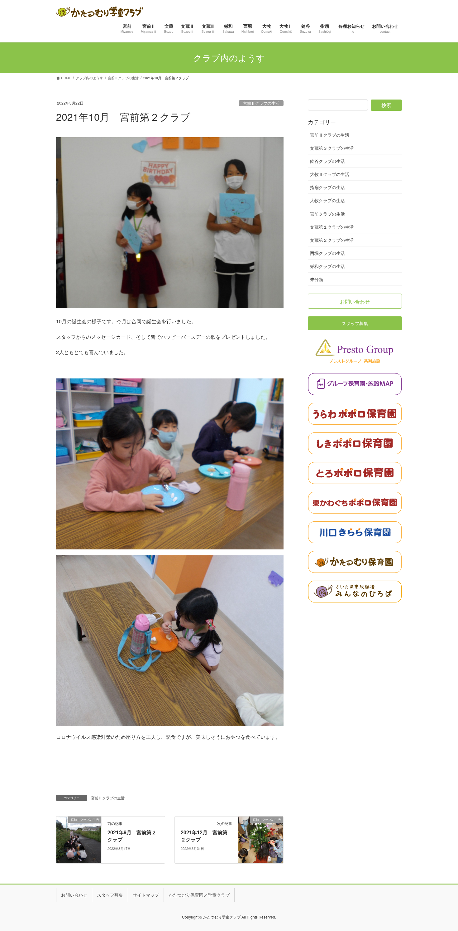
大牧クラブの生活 (327, 200)
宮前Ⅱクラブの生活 (261, 103)
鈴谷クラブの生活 (327, 161)
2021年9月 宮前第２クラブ (131, 836)
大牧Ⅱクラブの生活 (329, 174)
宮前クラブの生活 (327, 214)
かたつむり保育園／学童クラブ (199, 895)
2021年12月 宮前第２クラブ (204, 836)
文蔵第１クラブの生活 (332, 227)
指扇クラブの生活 (327, 187)
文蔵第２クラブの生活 (332, 240)
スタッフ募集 (110, 895)
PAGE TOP (442, 897)
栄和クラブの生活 (327, 266)
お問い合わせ (74, 895)
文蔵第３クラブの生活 (332, 148)
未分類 (316, 279)
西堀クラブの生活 (327, 253)
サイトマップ (146, 895)
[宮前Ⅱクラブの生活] (78, 839)
